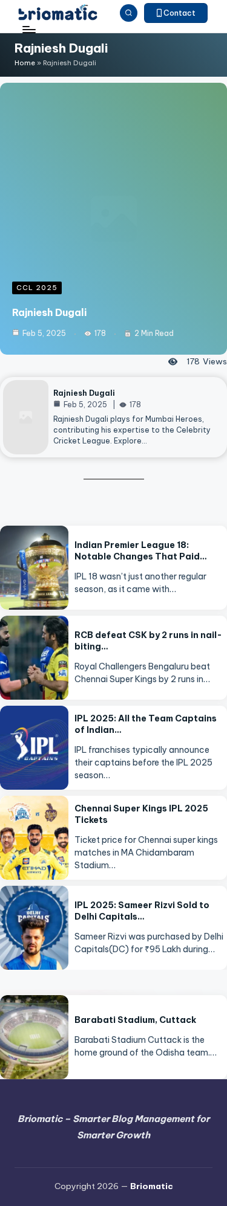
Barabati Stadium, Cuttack (135, 1019)
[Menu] (28, 29)
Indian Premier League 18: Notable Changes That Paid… (140, 551)
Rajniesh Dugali (49, 312)
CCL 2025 (37, 287)
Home (25, 63)
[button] (176, 13)
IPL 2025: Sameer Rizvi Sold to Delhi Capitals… (141, 911)
